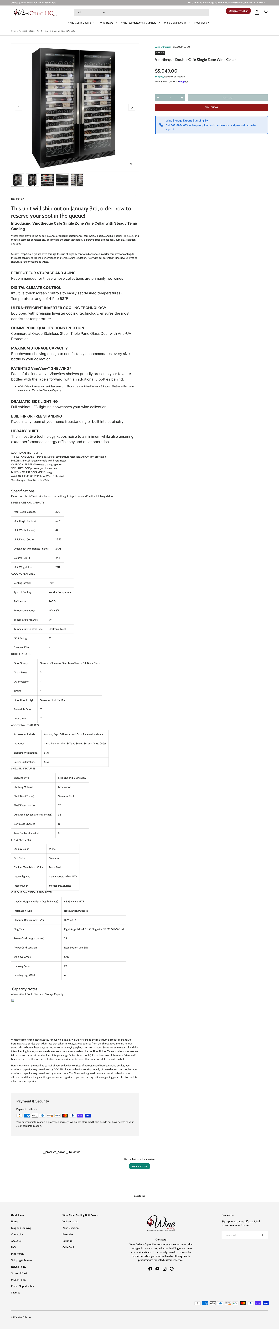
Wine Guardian (70, 1227)
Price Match (17, 1253)
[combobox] (141, 12)
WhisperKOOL (70, 1221)
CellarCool (68, 1247)
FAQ (13, 1247)
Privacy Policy (18, 1279)
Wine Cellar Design (175, 22)
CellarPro (67, 1240)
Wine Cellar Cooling (80, 22)
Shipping (159, 76)
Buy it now (211, 107)
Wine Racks (106, 22)
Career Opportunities (22, 1286)
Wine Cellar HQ (24, 1317)
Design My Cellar (238, 10)
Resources (200, 22)
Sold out (227, 97)
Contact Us (17, 1234)
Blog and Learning (21, 1227)
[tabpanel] (75, 645)
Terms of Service (20, 1273)
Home (13, 31)
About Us (16, 1240)
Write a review (139, 1166)
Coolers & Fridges (26, 31)
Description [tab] (17, 198)
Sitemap (15, 1292)
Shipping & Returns (21, 1260)
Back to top (139, 1195)
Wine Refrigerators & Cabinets (138, 22)
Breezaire (67, 1234)
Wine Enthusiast (163, 46)
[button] (265, 12)
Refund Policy (18, 1266)
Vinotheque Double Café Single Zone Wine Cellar (56, 31)
